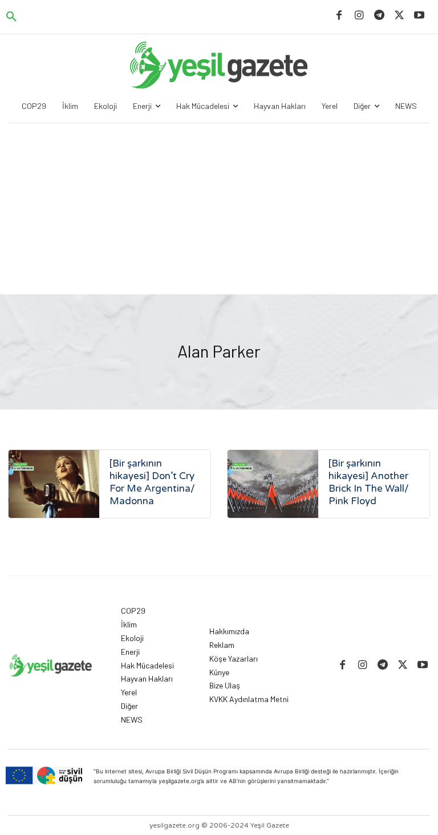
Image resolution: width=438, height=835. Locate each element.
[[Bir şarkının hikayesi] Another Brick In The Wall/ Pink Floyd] (273, 484)
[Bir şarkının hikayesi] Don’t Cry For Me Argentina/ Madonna (152, 482)
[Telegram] (379, 16)
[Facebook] (339, 16)
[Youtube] (419, 16)
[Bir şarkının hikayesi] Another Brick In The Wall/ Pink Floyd (368, 482)
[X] (399, 16)
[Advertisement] (219, 209)
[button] (11, 17)
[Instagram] (359, 16)
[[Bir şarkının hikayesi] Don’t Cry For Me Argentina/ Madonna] (54, 484)
